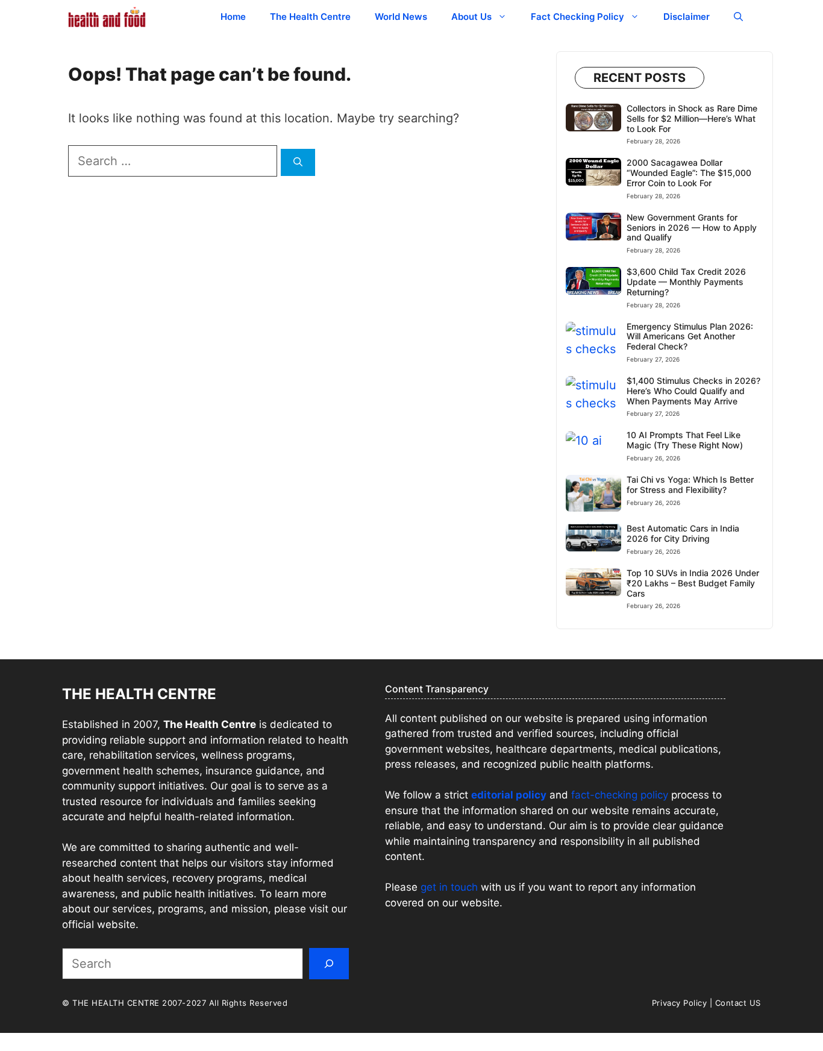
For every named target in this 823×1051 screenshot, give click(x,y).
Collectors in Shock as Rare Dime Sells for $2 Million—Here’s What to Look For (692, 118)
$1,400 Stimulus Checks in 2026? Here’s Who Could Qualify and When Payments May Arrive (693, 390)
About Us (471, 16)
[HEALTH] (107, 16)
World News (401, 16)
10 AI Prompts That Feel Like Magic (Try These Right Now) (685, 440)
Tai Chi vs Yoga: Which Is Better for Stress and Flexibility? (690, 484)
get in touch (449, 887)
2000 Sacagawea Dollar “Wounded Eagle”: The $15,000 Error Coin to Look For (689, 172)
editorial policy (508, 795)
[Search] (298, 162)
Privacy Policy (679, 1003)
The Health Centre (310, 16)
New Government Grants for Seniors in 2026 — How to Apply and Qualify (692, 227)
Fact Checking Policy (577, 16)
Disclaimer (686, 16)
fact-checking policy (619, 795)
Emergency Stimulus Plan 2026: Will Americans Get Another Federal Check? (690, 336)
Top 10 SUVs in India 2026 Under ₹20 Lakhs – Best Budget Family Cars (693, 583)
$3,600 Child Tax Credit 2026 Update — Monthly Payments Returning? (686, 281)
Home (233, 16)
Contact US (738, 1003)
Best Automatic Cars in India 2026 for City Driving (683, 533)
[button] (738, 16)
